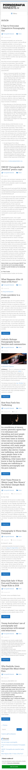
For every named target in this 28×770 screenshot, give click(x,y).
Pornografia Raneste (8, 34)
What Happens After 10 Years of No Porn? (12, 280)
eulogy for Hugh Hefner (12, 548)
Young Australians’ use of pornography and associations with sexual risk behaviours (13, 627)
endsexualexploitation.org (15, 161)
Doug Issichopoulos (8, 291)
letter (20, 371)
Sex (16, 411)
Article (20, 34)
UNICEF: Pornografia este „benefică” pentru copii (12, 168)
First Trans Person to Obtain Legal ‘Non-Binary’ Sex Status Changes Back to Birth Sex (13, 483)
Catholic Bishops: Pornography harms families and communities (13, 341)
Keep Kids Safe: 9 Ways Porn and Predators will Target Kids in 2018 (12, 583)
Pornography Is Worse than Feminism (14, 532)
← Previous (4, 725)
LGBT (14, 493)
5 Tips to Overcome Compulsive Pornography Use (13, 28)
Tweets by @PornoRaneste (8, 734)
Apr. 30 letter (19, 383)
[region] (14, 763)
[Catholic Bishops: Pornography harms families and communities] (14, 354)
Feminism (14, 540)
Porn (15, 411)
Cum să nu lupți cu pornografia (9, 742)
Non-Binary (18, 493)
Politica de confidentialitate (13, 763)
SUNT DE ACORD (14, 766)
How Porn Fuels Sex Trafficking (10, 403)
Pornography (19, 540)
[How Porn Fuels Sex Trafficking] (14, 415)
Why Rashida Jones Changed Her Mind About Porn (13, 668)
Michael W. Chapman (8, 366)
